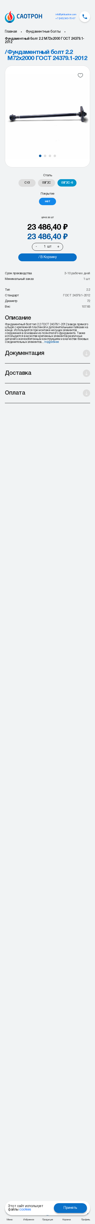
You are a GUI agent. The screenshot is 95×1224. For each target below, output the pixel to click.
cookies (25, 1209)
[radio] (27, 183)
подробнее (51, 342)
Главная (11, 31)
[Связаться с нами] (84, 16)
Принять (70, 1208)
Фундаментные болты (43, 31)
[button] (40, 156)
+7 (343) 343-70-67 (65, 18)
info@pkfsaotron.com (65, 14)
